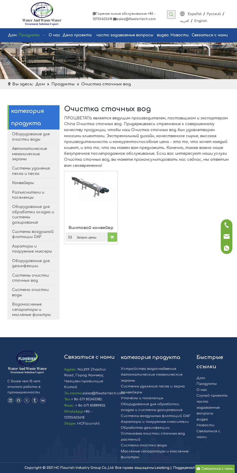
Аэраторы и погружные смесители (155, 422)
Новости (205, 425)
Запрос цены (86, 237)
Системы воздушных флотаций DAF (155, 416)
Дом (200, 378)
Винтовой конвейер (91, 228)
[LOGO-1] (27, 362)
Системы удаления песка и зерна (153, 386)
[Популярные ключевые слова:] (171, 14)
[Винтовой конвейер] (90, 186)
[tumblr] (34, 400)
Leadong (162, 468)
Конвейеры (131, 392)
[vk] (43, 400)
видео (202, 419)
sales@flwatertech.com (134, 19)
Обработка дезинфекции (145, 428)
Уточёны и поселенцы (142, 398)
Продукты (206, 384)
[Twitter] (26, 400)
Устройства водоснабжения (148, 369)
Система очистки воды (144, 445)
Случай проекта (212, 396)
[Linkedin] (10, 400)
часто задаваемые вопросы (208, 407)
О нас (201, 390)
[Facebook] (18, 400)
